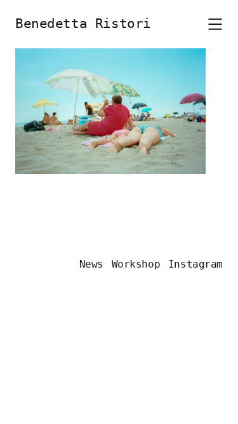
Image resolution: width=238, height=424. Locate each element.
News (91, 264)
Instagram (195, 264)
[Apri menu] (215, 24)
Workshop (136, 264)
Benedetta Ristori (83, 23)
